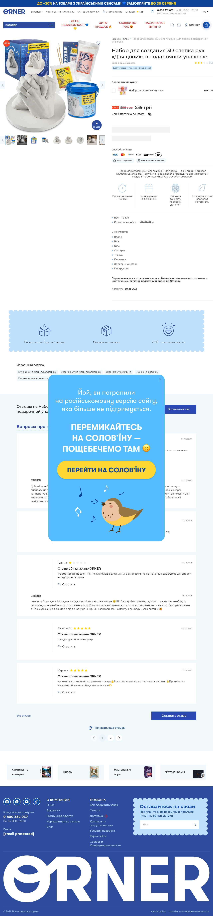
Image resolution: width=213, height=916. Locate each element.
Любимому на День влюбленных (81, 371)
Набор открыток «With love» (146, 90)
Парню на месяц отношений (35, 378)
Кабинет (194, 24)
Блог (50, 826)
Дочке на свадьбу (147, 371)
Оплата (95, 810)
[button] (2, 85)
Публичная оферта (60, 816)
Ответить (68, 584)
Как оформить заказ (104, 805)
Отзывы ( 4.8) (134, 11)
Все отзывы (24, 715)
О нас (50, 805)
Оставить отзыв (179, 409)
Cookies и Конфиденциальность (189, 911)
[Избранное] (179, 25)
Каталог (11, 25)
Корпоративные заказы (60, 11)
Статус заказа (114, 11)
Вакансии (36, 11)
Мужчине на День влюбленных (37, 371)
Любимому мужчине (118, 371)
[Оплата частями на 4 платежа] (158, 154)
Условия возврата (102, 830)
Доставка (97, 816)
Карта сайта (98, 836)
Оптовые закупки (88, 11)
